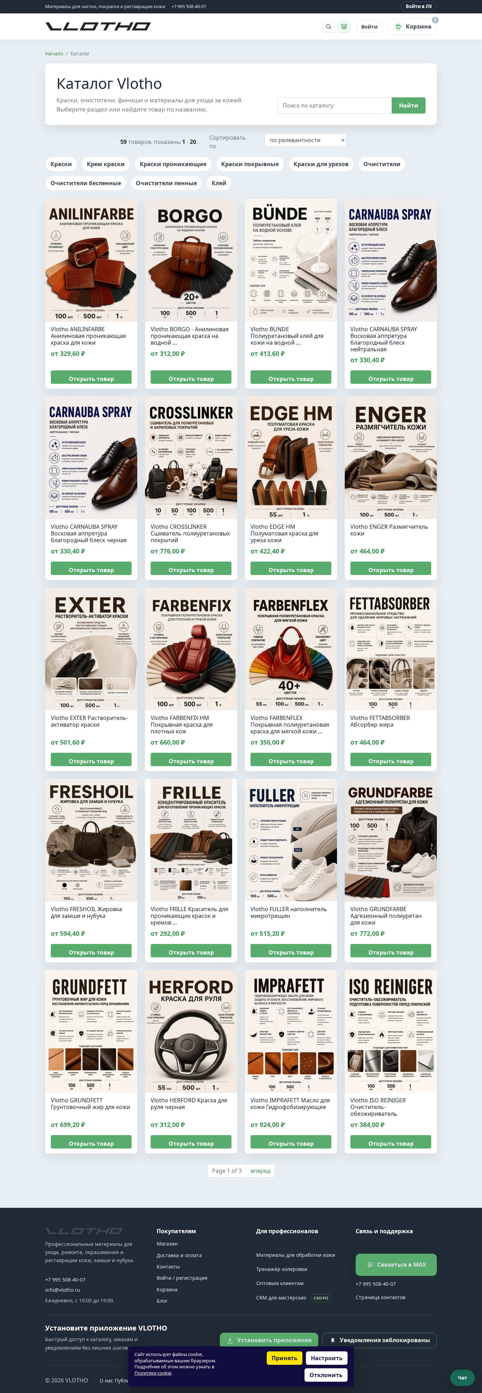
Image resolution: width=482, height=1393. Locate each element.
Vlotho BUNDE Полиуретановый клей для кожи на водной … (287, 335)
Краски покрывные (250, 164)
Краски (61, 164)
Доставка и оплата (179, 1255)
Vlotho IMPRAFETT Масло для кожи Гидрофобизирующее (290, 1103)
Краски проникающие (173, 164)
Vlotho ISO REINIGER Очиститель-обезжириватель (378, 1107)
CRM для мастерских (292, 1297)
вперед (260, 1171)
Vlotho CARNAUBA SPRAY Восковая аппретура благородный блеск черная (89, 533)
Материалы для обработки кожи (295, 1255)
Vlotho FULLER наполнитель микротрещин (289, 912)
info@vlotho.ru (62, 1289)
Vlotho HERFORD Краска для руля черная (189, 1103)
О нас (106, 1380)
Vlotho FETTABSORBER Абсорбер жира (380, 721)
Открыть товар (91, 379)
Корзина (167, 1289)
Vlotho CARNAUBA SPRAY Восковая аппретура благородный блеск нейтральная (383, 339)
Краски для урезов (321, 164)
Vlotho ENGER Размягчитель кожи (389, 530)
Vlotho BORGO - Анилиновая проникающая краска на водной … (190, 335)
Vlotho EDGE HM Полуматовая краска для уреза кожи (284, 533)
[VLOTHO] (84, 1231)
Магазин (167, 1243)
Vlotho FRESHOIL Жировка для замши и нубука (86, 912)
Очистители (381, 164)
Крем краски (106, 164)
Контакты (168, 1266)
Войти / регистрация (182, 1277)
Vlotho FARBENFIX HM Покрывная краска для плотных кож (182, 724)
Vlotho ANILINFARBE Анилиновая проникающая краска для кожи (88, 335)
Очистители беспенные (85, 183)
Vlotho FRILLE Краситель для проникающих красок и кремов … (189, 915)
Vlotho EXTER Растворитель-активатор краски (89, 721)
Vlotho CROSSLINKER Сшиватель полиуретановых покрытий (190, 533)
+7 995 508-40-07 (65, 1279)
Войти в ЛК (419, 6)
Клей (219, 183)
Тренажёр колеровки (281, 1269)
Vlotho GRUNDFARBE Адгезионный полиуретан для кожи (386, 915)
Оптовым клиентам (279, 1283)
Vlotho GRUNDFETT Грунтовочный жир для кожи (90, 1103)
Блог (162, 1300)
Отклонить (326, 1375)
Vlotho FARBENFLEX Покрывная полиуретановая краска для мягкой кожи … (290, 724)
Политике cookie (152, 1373)
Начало (54, 53)
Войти (369, 26)
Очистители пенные (166, 183)
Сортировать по (227, 142)
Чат (462, 1377)
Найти (408, 105)
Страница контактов (380, 1297)
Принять (284, 1358)
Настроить (327, 1358)
